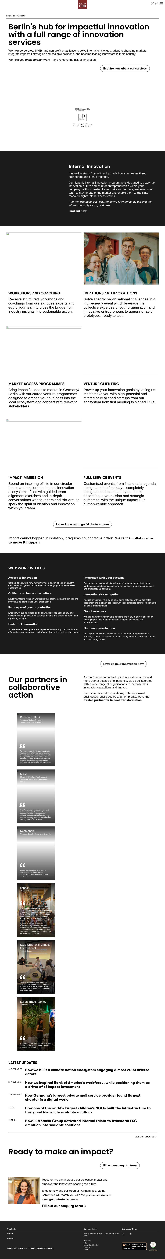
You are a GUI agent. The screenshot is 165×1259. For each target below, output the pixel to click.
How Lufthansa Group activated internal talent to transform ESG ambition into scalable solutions (81, 1123)
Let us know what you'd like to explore (82, 524)
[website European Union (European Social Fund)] (82, 133)
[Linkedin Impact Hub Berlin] (123, 1234)
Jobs (85, 1243)
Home (8, 16)
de (156, 3)
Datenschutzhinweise (91, 1245)
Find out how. (78, 211)
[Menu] (161, 3)
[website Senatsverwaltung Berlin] (82, 117)
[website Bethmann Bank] (82, 109)
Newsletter (87, 1241)
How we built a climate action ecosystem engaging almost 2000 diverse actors (87, 1072)
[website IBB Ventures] (82, 140)
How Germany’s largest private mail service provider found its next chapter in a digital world (82, 1097)
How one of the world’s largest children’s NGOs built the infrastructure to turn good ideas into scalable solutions (88, 1110)
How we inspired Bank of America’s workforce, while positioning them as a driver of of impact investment (87, 1085)
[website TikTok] (82, 92)
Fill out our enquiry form (120, 1165)
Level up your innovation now (123, 664)
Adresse (10, 1238)
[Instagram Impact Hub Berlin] (130, 1234)
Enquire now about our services (125, 68)
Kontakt (10, 1233)
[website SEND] (82, 125)
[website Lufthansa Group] (82, 84)
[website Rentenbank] (82, 102)
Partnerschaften (41, 1248)
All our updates (144, 1137)
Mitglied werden (17, 1248)
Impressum (87, 1247)
